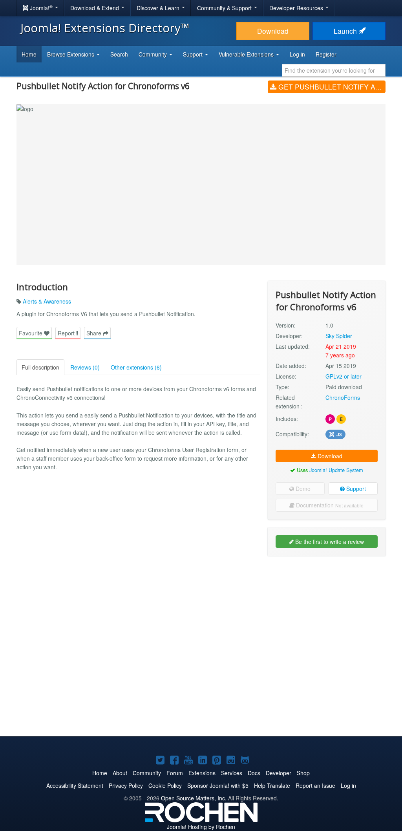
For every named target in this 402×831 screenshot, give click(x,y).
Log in (297, 54)
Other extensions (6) (136, 367)
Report (67, 333)
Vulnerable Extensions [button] (247, 54)
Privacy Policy (126, 785)
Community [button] (153, 54)
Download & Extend (95, 8)
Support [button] (193, 54)
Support (355, 488)
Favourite (31, 333)
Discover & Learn (159, 8)
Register (326, 54)
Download (273, 31)
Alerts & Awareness (47, 301)
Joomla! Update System (336, 470)
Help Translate (272, 785)
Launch (346, 31)
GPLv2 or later (343, 376)
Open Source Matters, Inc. (194, 798)
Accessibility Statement (74, 785)
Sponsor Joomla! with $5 (218, 785)
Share (94, 333)
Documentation (329, 505)
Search (119, 54)
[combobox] (334, 70)
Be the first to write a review (329, 541)
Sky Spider (338, 336)
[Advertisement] (327, 613)
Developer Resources (297, 8)
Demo (302, 488)
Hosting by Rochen (201, 827)
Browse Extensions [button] (71, 54)
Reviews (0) (85, 367)
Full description (40, 367)
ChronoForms (342, 397)
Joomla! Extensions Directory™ (105, 28)
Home (29, 54)
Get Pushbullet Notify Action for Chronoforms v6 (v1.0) (331, 87)
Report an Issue (315, 785)
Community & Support (225, 8)
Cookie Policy (165, 785)
